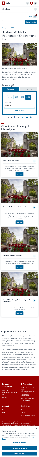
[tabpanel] (19, 103)
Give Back (6, 9)
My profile (24, 410)
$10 (16, 97)
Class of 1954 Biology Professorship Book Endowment (16, 300)
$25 (22, 97)
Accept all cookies (19, 453)
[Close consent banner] (37, 428)
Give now (23, 412)
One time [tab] (28, 89)
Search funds (31, 22)
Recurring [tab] (10, 89)
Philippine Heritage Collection (12, 255)
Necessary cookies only (19, 448)
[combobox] (13, 22)
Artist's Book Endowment (11, 160)
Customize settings (19, 442)
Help (3, 412)
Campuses (5, 28)
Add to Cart (19, 110)
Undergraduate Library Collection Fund (15, 207)
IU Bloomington (16, 28)
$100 (28, 97)
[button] (14, 117)
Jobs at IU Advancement (28, 415)
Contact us (5, 410)
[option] (19, 54)
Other (10, 97)
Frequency (7, 102)
